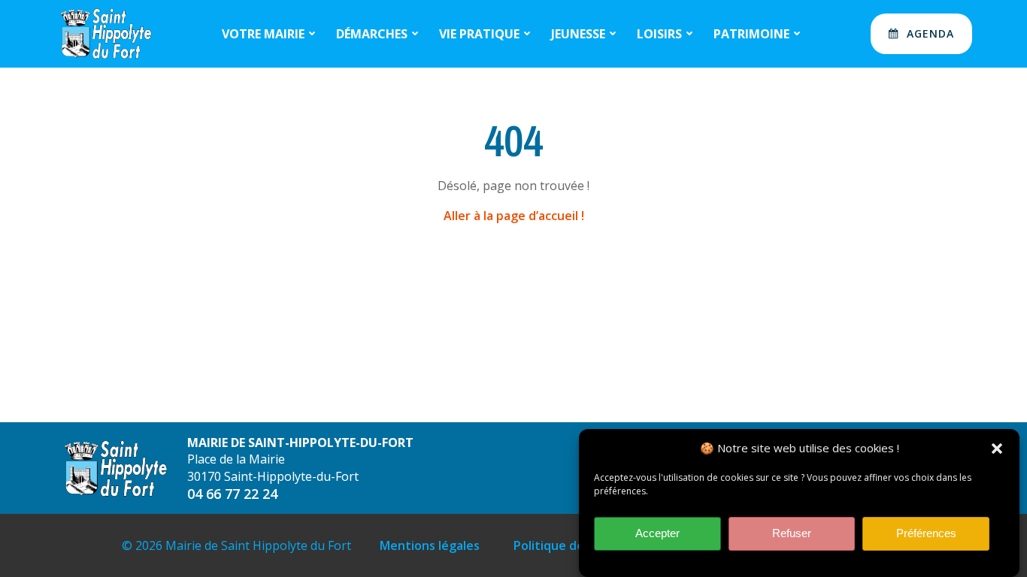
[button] (996, 448)
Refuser (791, 533)
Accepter (657, 533)
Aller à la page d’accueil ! (514, 215)
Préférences (926, 533)
